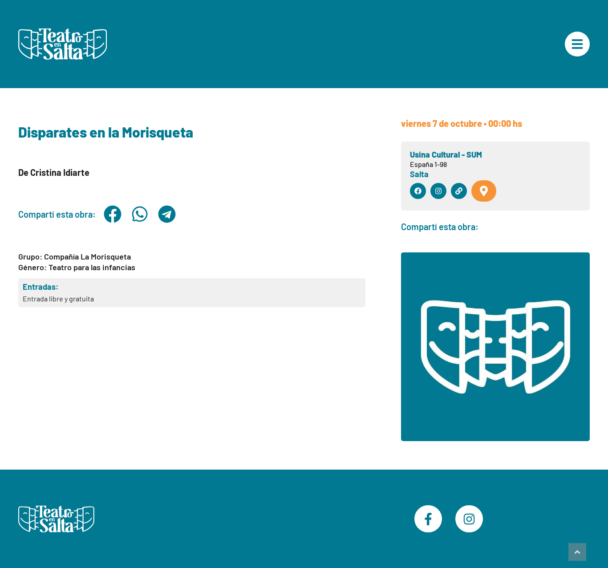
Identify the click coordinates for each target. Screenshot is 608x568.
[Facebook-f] (428, 519)
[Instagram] (469, 519)
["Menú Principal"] (577, 44)
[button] (113, 214)
